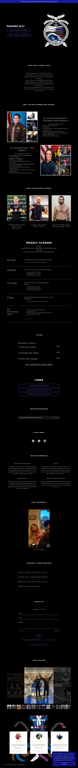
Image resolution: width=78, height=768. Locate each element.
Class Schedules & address (18, 30)
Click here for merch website (39, 385)
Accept (64, 763)
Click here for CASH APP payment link (39, 389)
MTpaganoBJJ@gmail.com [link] (39, 645)
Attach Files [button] (22, 631)
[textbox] (39, 613)
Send (39, 635)
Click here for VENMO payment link (39, 394)
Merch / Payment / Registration (19, 35)
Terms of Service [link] (51, 639)
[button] (28, 319)
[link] (39, 417)
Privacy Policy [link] (43, 639)
